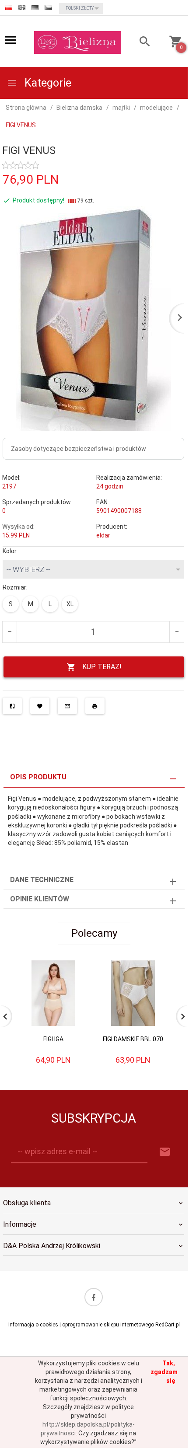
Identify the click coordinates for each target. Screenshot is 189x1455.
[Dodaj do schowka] (39, 706)
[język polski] (8, 7)
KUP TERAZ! (102, 667)
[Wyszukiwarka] (140, 43)
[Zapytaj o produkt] (67, 706)
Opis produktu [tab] (38, 777)
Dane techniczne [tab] (42, 880)
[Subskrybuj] (165, 1152)
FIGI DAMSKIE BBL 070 (133, 1039)
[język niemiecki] (35, 7)
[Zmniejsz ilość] (10, 631)
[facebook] (93, 1297)
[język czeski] (48, 7)
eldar (103, 535)
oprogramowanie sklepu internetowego (108, 1325)
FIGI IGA (53, 1039)
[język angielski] (21, 7)
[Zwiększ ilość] (176, 631)
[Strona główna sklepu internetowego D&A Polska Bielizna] (77, 41)
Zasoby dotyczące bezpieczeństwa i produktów (78, 448)
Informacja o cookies (33, 1325)
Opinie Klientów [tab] (39, 899)
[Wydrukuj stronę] (95, 706)
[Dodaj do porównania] (12, 706)
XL (70, 603)
